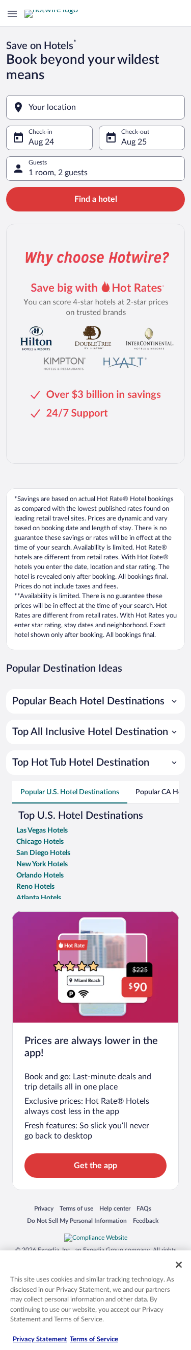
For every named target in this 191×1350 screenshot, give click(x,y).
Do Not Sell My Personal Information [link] (77, 1221)
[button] (95, 701)
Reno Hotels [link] (35, 886)
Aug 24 (41, 142)
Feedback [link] (145, 1221)
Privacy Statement (40, 1339)
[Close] (179, 1264)
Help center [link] (114, 1209)
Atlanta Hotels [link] (38, 898)
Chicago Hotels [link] (40, 841)
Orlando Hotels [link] (40, 875)
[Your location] (95, 107)
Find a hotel (95, 199)
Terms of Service (94, 1339)
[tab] (69, 792)
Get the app (95, 1166)
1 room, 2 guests (58, 173)
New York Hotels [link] (42, 864)
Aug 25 (134, 142)
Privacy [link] (43, 1209)
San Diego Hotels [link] (43, 853)
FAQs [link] (144, 1209)
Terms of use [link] (76, 1209)
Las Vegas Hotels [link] (42, 830)
